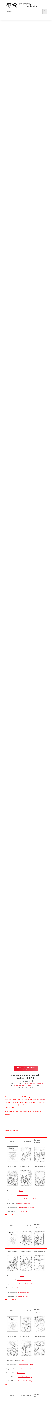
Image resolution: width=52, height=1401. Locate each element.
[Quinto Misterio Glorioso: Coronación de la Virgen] (39, 1355)
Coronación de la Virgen (26, 1381)
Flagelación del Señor (26, 1284)
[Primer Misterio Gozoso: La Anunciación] (26, 1161)
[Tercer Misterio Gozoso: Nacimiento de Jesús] (12, 1185)
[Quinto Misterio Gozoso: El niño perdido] (39, 1185)
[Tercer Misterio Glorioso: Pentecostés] (12, 1355)
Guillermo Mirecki (27, 1081)
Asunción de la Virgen (25, 1377)
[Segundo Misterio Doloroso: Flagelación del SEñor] (39, 1246)
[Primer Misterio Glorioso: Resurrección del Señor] (26, 1331)
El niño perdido (23, 1211)
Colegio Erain (40, 1099)
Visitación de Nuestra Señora (28, 1199)
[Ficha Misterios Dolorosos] (12, 1246)
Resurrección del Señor (25, 1364)
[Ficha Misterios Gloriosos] (12, 1331)
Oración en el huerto (24, 1280)
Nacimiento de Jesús (23, 1203)
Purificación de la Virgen (26, 1207)
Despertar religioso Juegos (26, 1068)
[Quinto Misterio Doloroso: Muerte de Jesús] (39, 1270)
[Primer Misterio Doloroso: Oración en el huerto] (26, 1246)
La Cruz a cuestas (23, 1292)
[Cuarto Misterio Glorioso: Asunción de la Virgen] (26, 1355)
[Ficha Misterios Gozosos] (12, 1161)
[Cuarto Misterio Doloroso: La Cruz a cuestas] (26, 1270)
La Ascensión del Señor (26, 1369)
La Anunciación (22, 1195)
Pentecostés (21, 1373)
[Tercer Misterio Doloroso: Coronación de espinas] (12, 1270)
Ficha (21, 1191)
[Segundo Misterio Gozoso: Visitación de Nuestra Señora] (39, 1161)
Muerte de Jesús (23, 1296)
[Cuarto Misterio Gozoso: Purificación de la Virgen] (26, 1185)
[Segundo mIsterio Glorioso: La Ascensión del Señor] (39, 1331)
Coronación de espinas (24, 1288)
